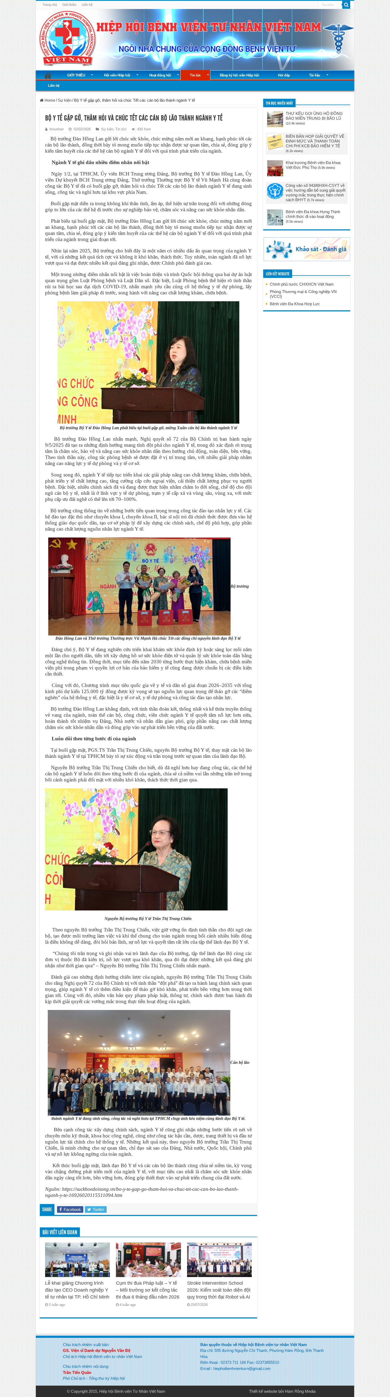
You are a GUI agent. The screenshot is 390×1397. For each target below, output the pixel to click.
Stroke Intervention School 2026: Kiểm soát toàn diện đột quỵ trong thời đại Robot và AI (218, 1290)
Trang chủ (49, 5)
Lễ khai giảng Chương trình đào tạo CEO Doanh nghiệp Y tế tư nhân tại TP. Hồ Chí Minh (77, 1290)
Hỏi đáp (284, 75)
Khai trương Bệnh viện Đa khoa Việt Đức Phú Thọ (313, 165)
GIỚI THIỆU (76, 75)
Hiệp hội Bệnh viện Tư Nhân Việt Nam (132, 1391)
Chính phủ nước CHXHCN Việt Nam (302, 284)
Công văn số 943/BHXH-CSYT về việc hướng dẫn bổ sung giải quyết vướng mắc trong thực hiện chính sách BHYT (315, 192)
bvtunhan (57, 129)
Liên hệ (87, 5)
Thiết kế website (263, 1391)
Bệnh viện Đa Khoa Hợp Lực (295, 304)
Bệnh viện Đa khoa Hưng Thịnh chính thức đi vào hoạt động (313, 214)
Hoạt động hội (160, 75)
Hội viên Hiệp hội (117, 75)
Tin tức (195, 75)
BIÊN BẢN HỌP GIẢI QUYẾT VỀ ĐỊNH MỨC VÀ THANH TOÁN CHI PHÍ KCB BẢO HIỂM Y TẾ (315, 141)
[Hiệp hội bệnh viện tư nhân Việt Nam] (195, 38)
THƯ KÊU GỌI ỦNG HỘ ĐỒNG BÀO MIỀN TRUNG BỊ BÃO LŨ (314, 116)
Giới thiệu (69, 5)
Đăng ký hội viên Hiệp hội (239, 75)
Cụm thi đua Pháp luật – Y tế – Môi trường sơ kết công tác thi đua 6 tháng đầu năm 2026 (147, 1290)
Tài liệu (314, 75)
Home (49, 100)
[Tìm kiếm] (346, 5)
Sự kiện (64, 100)
